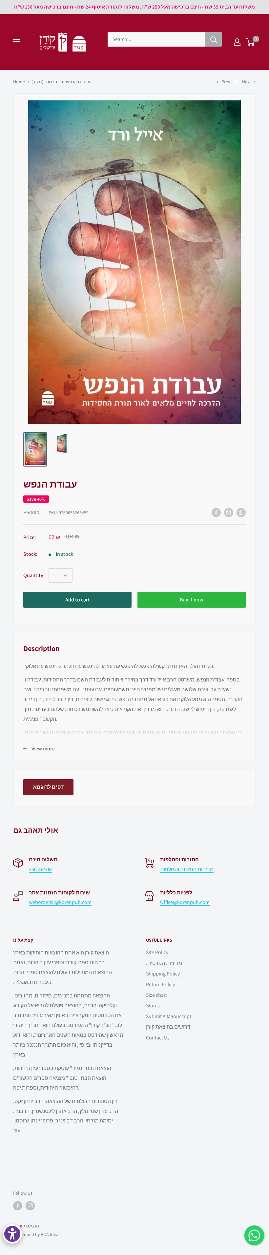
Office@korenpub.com (185, 902)
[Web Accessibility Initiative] (12, 1234)
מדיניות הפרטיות (164, 963)
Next (246, 82)
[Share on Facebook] (216, 512)
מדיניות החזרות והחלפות (187, 869)
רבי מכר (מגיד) (45, 82)
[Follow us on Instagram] (30, 1205)
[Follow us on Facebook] (17, 1205)
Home (19, 82)
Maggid (31, 512)
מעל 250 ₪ (40, 869)
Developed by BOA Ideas (36, 1234)
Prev (225, 82)
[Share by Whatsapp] (241, 512)
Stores (153, 1005)
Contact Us (158, 1037)
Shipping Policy (163, 973)
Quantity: (34, 575)
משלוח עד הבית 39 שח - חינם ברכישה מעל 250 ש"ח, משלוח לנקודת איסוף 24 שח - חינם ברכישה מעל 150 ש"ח (134, 7)
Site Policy (157, 952)
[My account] (237, 42)
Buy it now (191, 599)
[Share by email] (228, 512)
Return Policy (160, 984)
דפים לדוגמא (48, 787)
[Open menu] (16, 41)
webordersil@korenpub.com (60, 902)
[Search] (213, 39)
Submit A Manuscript (168, 1016)
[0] (250, 42)
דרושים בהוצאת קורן (168, 1026)
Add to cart (77, 599)
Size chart (156, 995)
